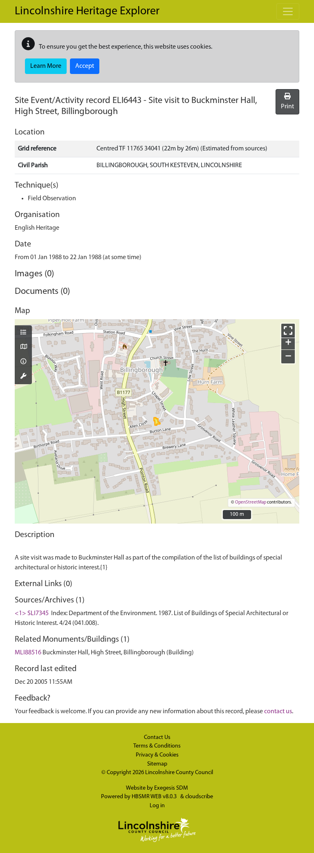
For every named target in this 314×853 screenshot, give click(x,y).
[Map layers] (23, 333)
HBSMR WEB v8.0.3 (155, 797)
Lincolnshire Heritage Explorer (87, 11)
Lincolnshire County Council (179, 773)
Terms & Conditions (157, 746)
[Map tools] (23, 376)
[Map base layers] (23, 347)
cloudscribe (199, 797)
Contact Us (157, 737)
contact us (278, 711)
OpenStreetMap (250, 502)
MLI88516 (28, 652)
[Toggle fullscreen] (288, 330)
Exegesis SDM (171, 788)
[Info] (23, 362)
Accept (84, 66)
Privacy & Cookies (157, 755)
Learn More (45, 66)
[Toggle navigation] (287, 11)
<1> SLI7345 (32, 613)
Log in (157, 806)
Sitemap (157, 764)
